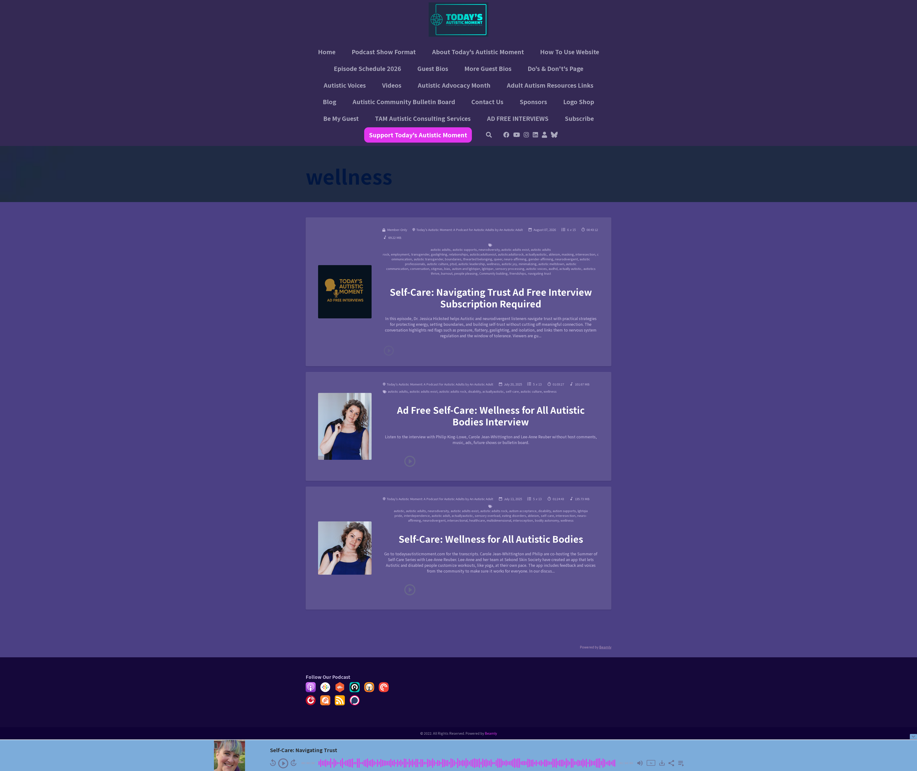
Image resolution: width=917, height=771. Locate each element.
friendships (517, 273)
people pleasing (466, 273)
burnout (447, 273)
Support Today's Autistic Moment (418, 134)
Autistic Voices (345, 85)
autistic (399, 511)
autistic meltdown (551, 264)
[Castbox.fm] (340, 690)
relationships (458, 254)
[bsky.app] (553, 135)
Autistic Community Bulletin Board (403, 101)
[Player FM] (311, 704)
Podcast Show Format (384, 51)
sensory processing (509, 268)
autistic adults (441, 249)
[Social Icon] (526, 135)
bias (447, 268)
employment (400, 254)
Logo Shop (578, 101)
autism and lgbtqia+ (466, 268)
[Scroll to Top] (906, 717)
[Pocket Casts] (384, 690)
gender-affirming (540, 259)
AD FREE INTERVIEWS (518, 118)
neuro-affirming (515, 259)
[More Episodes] (680, 762)
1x (651, 763)
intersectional (457, 520)
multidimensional (499, 520)
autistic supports (465, 249)
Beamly (491, 733)
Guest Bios (432, 68)
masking (568, 254)
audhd (553, 268)
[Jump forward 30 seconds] (293, 762)
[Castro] (355, 690)
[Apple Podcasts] (311, 690)
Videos (391, 85)
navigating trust (539, 273)
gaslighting (439, 254)
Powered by (595, 647)
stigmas (437, 268)
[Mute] (640, 763)
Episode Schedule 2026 (367, 68)
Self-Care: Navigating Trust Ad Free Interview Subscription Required (491, 297)
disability (474, 391)
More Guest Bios (488, 68)
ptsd (453, 264)
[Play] (283, 763)
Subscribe (579, 118)
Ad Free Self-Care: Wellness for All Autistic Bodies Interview (491, 415)
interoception (523, 520)
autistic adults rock (452, 391)
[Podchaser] (355, 704)
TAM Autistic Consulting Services (423, 118)
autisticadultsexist (483, 254)
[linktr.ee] (544, 135)
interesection (585, 254)
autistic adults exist (515, 249)
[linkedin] (535, 135)
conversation (419, 268)
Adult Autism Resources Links (550, 85)
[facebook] (506, 135)
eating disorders (514, 515)
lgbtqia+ (488, 268)
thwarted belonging (477, 259)
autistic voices (536, 268)
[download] (662, 762)
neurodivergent (566, 259)
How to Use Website (569, 51)
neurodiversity (489, 249)
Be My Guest (341, 118)
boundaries (453, 259)
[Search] (489, 135)
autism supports (564, 511)
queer (498, 259)
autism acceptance (523, 511)
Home (327, 51)
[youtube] (516, 135)
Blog (329, 101)
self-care (512, 391)
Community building (493, 273)
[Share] (671, 762)
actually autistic (570, 268)
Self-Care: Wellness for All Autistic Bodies (491, 538)
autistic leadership (471, 264)
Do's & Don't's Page (555, 68)
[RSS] (340, 704)
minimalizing (528, 264)
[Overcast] (369, 690)
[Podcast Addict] (325, 704)
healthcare (477, 520)
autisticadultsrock (511, 254)
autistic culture (437, 264)
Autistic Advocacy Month (454, 85)
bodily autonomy (547, 520)
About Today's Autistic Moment (478, 51)
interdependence (417, 515)
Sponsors (533, 101)
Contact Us (487, 101)
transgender (420, 254)
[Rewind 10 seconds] (273, 762)
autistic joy (509, 264)
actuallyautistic (536, 254)
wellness (493, 264)
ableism (554, 254)
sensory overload (487, 515)
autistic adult (441, 515)
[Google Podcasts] (325, 690)
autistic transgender (428, 259)
